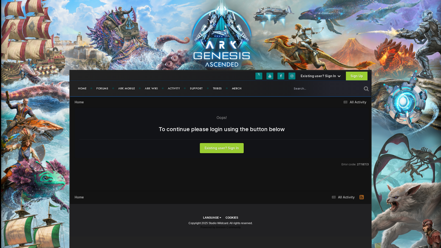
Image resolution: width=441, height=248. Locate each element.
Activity (174, 88)
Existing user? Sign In (319, 76)
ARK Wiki (151, 88)
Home (82, 88)
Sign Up (357, 76)
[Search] (366, 88)
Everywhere (348, 88)
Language (211, 217)
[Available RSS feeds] (361, 197)
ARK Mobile (126, 88)
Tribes (217, 88)
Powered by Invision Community (221, 227)
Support (196, 88)
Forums (102, 88)
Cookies (232, 217)
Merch (237, 88)
